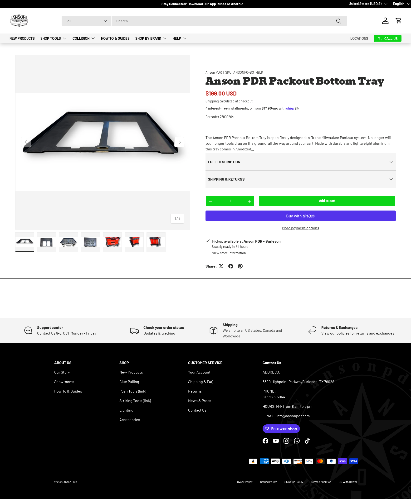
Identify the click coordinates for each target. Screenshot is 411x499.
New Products (22, 38)
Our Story (62, 372)
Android (237, 4)
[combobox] (204, 21)
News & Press (199, 400)
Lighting (126, 410)
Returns (195, 391)
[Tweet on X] (221, 266)
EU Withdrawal (348, 481)
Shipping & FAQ (200, 381)
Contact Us (197, 410)
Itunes (222, 4)
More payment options (300, 228)
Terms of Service (321, 481)
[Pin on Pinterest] (240, 266)
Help (177, 38)
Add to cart (327, 201)
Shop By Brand (148, 38)
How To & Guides (115, 38)
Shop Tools (50, 38)
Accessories (129, 419)
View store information (229, 253)
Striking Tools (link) (135, 400)
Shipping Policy (293, 481)
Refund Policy (268, 481)
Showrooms (64, 381)
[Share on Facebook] (230, 266)
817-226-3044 (274, 396)
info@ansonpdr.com (293, 415)
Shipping (212, 101)
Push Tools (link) (132, 391)
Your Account (199, 372)
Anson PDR (214, 72)
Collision (81, 38)
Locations (359, 38)
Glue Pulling (129, 381)
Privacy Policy (244, 481)
